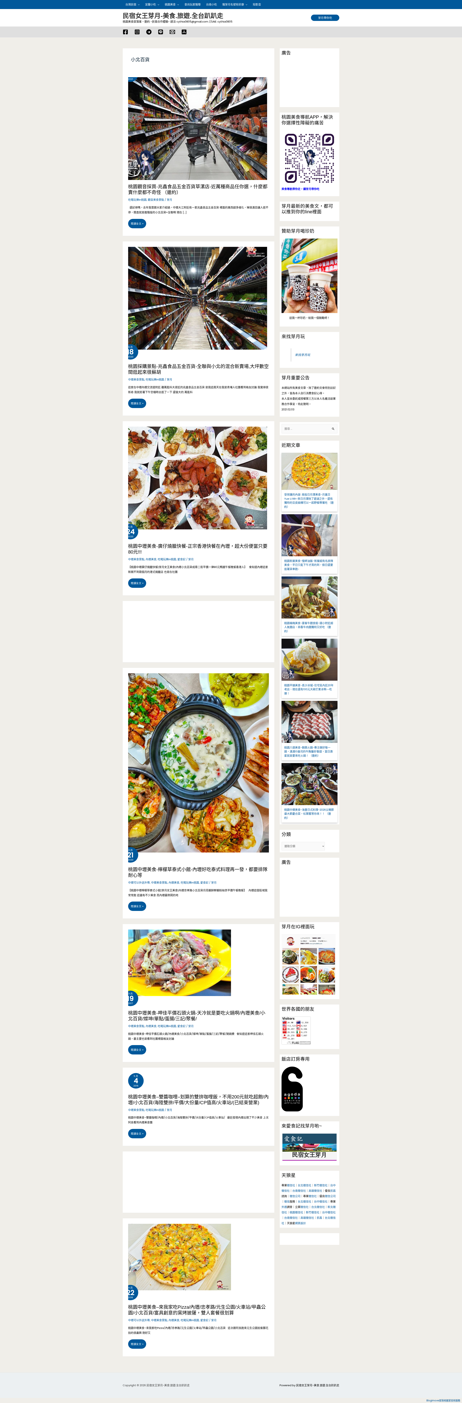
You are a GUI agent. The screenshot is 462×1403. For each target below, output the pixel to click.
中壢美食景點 (136, 379)
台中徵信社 (321, 1201)
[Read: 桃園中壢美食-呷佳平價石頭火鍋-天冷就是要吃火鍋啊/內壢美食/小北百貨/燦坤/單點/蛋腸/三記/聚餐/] (177, 960)
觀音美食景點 (156, 200)
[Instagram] (137, 32)
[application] (138, 4)
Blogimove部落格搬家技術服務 (443, 1400)
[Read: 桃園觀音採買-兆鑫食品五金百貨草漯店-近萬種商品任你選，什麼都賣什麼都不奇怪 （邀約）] (195, 125)
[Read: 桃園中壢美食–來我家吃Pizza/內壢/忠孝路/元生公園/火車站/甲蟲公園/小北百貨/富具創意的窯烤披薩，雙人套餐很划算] (177, 1254)
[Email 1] (172, 32)
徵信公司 (295, 1196)
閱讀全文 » (137, 225)
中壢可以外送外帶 (139, 882)
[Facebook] (125, 32)
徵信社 (291, 1185)
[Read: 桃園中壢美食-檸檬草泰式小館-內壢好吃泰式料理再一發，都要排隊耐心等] (198, 760)
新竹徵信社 (321, 1185)
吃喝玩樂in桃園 (137, 200)
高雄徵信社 (315, 1191)
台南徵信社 (299, 1191)
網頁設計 (300, 1223)
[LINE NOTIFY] (160, 32)
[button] (337, 4)
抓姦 (333, 1191)
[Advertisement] (198, 631)
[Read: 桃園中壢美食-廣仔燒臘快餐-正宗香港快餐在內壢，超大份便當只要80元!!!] (195, 475)
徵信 (287, 1201)
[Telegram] (149, 32)
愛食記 (181, 559)
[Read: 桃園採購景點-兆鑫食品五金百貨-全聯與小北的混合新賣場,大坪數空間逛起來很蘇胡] (195, 295)
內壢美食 (151, 559)
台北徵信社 (304, 1185)
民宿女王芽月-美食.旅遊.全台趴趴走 (173, 15)
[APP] (184, 32)
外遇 (284, 1207)
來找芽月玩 (293, 336)
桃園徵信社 (296, 1212)
